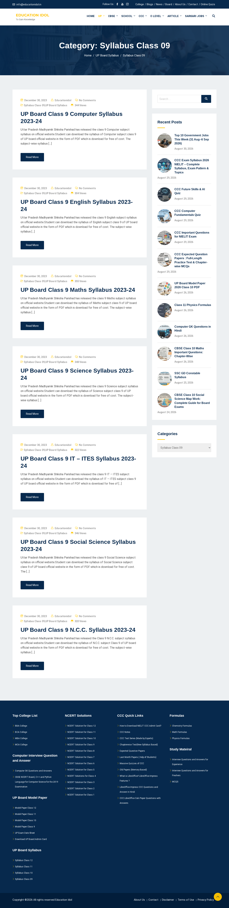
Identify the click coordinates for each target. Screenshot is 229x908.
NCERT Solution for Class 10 (81, 738)
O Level (155, 16)
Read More (32, 157)
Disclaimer (168, 899)
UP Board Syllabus (56, 105)
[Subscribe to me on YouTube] (122, 4)
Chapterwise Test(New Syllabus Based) (139, 744)
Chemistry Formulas (182, 726)
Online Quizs (208, 4)
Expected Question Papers (132, 751)
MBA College (21, 738)
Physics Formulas (181, 738)
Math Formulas (179, 732)
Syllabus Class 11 (24, 866)
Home (91, 16)
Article (173, 16)
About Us (180, 4)
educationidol (63, 100)
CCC (141, 16)
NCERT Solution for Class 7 (80, 757)
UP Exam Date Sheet (25, 833)
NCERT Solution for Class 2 (80, 788)
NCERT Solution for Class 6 (80, 763)
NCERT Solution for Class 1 (80, 795)
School (126, 16)
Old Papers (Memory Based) (133, 769)
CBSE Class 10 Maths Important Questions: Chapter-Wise (189, 352)
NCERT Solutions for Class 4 (81, 776)
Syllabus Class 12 (24, 860)
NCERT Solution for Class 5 (80, 769)
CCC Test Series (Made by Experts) (136, 738)
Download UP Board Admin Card (31, 839)
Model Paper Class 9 (25, 826)
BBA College (21, 726)
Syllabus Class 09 (34, 105)
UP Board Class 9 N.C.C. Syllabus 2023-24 (78, 630)
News (159, 4)
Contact (193, 4)
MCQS (175, 781)
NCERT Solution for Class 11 (81, 732)
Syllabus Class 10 (24, 873)
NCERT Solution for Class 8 (80, 751)
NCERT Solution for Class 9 (80, 744)
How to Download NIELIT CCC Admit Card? (140, 726)
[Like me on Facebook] (117, 4)
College (139, 4)
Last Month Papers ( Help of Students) (138, 757)
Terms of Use (186, 899)
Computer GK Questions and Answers (33, 771)
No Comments (87, 100)
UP (100, 16)
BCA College (21, 732)
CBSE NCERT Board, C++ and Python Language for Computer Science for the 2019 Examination (36, 782)
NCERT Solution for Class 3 (80, 782)
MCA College (21, 744)
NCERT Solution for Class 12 (81, 726)
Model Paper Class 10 (25, 820)
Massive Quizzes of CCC (132, 763)
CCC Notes (125, 732)
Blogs (150, 4)
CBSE (111, 16)
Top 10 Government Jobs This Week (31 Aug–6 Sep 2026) (191, 139)
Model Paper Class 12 (25, 808)
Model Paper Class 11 (25, 814)
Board (168, 4)
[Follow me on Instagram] (127, 4)
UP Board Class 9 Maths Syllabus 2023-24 (78, 290)
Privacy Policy (206, 899)
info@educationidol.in (28, 4)
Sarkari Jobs (194, 16)
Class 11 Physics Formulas (192, 304)
